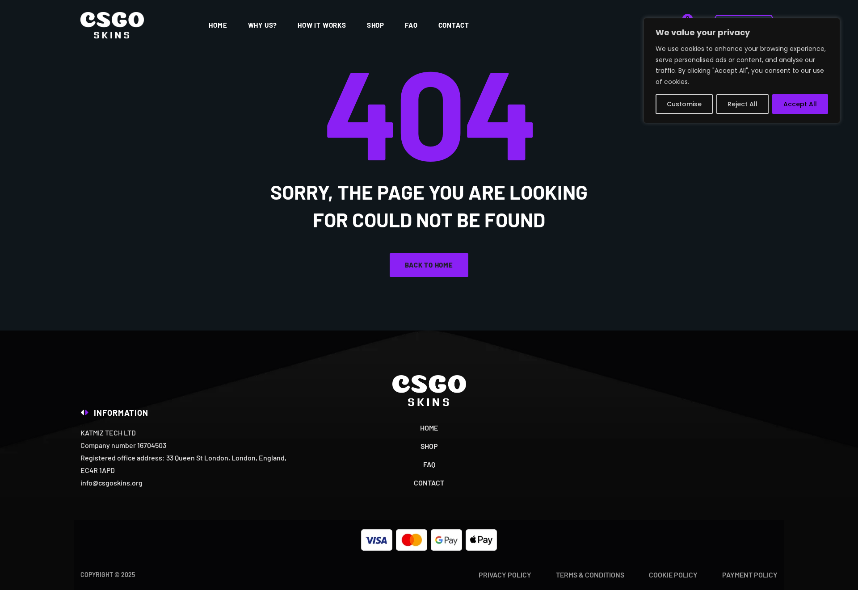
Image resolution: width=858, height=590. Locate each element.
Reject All (742, 104)
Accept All (800, 104)
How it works (322, 25)
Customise (684, 104)
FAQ (411, 25)
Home (218, 25)
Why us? (263, 25)
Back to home (429, 265)
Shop (375, 25)
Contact (454, 25)
